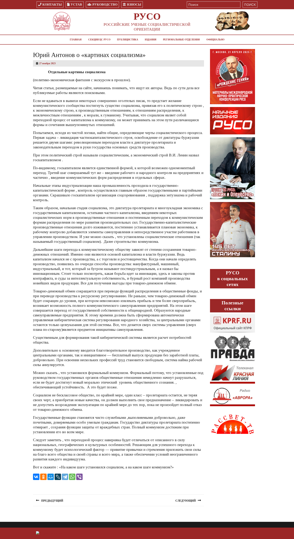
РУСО (147, 16)
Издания (150, 39)
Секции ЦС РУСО (99, 39)
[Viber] (79, 477)
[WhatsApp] (72, 477)
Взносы (134, 4)
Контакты (52, 4)
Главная (76, 39)
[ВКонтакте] (36, 477)
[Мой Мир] (50, 477)
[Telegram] (65, 477)
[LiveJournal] (58, 477)
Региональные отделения (181, 39)
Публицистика (127, 39)
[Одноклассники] (43, 477)
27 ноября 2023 (47, 63)
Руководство (104, 4)
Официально (215, 39)
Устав (76, 4)
